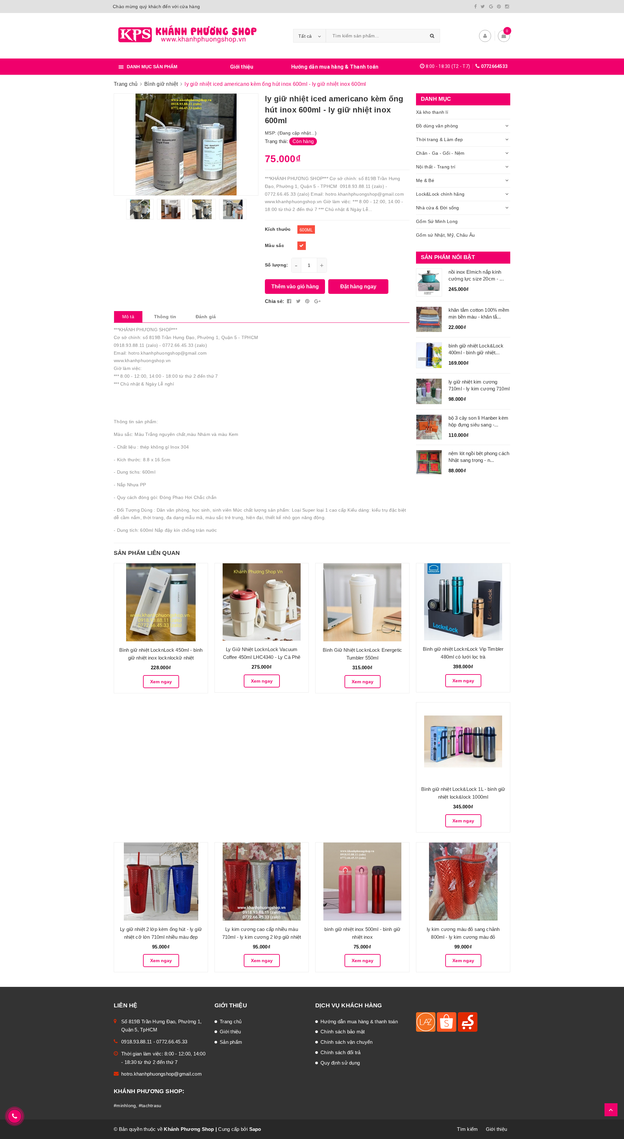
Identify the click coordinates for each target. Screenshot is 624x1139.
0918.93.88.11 (136, 1041)
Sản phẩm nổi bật (448, 257)
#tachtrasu (150, 1105)
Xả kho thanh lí (432, 112)
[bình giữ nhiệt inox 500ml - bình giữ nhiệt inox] (362, 882)
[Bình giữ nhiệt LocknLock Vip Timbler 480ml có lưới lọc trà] (463, 601)
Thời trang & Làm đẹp (439, 139)
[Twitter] (483, 6)
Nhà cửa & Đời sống (437, 207)
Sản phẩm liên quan (147, 553)
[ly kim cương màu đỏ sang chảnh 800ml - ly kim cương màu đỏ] (463, 882)
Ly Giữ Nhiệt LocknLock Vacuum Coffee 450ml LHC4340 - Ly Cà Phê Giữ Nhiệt (262, 657)
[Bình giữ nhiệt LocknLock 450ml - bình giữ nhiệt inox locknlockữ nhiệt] (161, 602)
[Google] (491, 6)
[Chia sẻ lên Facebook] (290, 301)
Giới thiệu (242, 67)
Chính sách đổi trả (340, 1052)
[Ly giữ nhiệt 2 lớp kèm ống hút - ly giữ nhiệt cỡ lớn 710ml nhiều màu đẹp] (161, 882)
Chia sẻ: (274, 301)
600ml (306, 230)
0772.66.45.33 (171, 1041)
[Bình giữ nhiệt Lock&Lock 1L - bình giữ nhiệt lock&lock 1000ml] (463, 741)
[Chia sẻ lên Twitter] (299, 301)
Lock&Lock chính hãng (440, 194)
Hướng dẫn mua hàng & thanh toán (359, 1021)
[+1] (317, 301)
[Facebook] (475, 6)
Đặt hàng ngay (358, 286)
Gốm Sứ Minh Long (437, 221)
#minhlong (125, 1105)
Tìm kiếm (467, 1129)
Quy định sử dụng (340, 1063)
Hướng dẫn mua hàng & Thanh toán (335, 67)
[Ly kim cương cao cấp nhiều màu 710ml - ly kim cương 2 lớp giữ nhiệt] (261, 882)
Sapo (255, 1129)
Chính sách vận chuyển (346, 1042)
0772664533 (494, 66)
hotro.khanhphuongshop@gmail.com (161, 1074)
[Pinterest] (499, 6)
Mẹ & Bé (425, 180)
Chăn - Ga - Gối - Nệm (440, 153)
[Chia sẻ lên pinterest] (308, 301)
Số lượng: (276, 265)
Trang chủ (230, 1021)
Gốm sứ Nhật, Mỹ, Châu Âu (445, 235)
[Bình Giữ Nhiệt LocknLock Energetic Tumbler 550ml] (362, 602)
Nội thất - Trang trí (435, 166)
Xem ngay (161, 681)
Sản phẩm (231, 1042)
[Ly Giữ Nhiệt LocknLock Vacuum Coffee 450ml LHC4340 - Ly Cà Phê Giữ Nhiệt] (261, 602)
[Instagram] (507, 6)
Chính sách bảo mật (342, 1031)
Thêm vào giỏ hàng (295, 286)
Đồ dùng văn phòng (437, 125)
